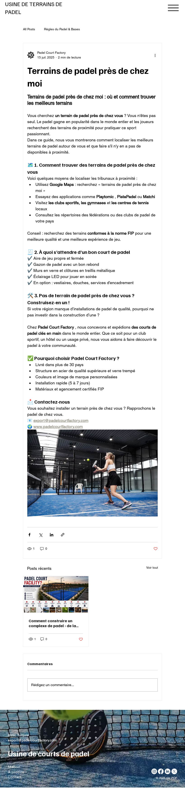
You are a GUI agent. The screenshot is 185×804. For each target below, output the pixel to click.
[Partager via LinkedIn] (51, 535)
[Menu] (169, 8)
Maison (14, 766)
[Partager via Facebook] (29, 535)
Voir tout (152, 567)
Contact (14, 777)
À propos (16, 772)
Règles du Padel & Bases (62, 29)
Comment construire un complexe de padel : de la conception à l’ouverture (52, 623)
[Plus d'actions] (155, 55)
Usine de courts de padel (48, 753)
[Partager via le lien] (62, 535)
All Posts (29, 29)
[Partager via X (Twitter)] (40, 535)
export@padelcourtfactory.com (32, 740)
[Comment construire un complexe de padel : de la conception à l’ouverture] (55, 594)
